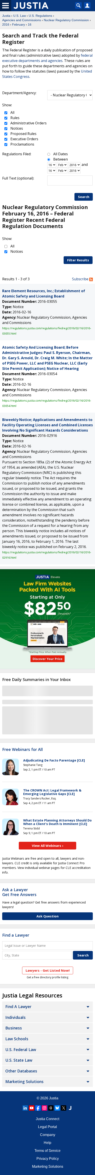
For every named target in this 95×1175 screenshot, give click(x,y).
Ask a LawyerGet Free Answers (19, 892)
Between (60, 159)
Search (83, 197)
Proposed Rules (23, 133)
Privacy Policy (47, 1158)
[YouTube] (31, 1108)
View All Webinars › (47, 845)
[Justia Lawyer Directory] (70, 1108)
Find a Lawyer (15, 935)
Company (47, 1135)
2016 (5, 24)
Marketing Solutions (24, 1081)
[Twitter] (63, 1108)
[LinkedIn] (25, 1108)
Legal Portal (47, 1127)
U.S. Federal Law (20, 1049)
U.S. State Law (18, 1060)
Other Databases (21, 1071)
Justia (6, 15)
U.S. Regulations (40, 15)
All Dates (60, 154)
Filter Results (78, 260)
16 (29, 24)
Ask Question (47, 916)
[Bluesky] (57, 1108)
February (18, 24)
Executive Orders (24, 139)
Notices (16, 128)
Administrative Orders (28, 123)
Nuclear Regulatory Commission (66, 20)
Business (13, 1028)
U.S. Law (19, 15)
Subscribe (80, 279)
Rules (14, 117)
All (12, 112)
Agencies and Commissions (21, 20)
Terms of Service (47, 1151)
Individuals (15, 1017)
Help (47, 1143)
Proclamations (22, 144)
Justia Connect (47, 1119)
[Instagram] (44, 1108)
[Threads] (50, 1108)
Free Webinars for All (22, 749)
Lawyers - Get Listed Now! (48, 970)
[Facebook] (38, 1108)
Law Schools (16, 1038)
